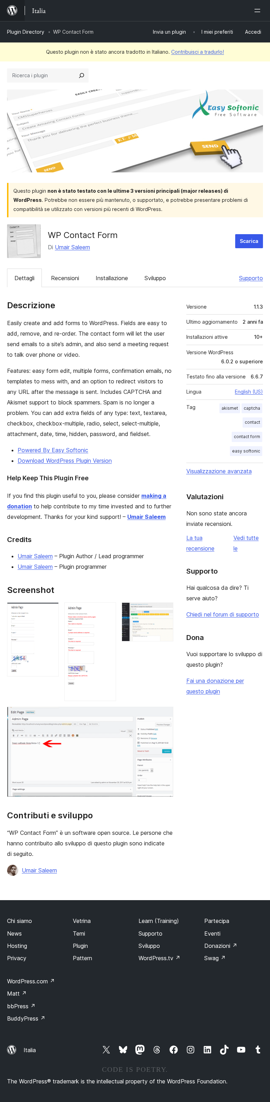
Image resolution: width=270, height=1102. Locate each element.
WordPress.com (31, 981)
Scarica (249, 241)
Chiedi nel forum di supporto (222, 614)
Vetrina (82, 920)
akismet (229, 408)
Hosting (17, 945)
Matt (17, 993)
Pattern (82, 958)
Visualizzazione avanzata (219, 471)
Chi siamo (19, 920)
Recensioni (65, 278)
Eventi (212, 933)
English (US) (249, 392)
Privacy (16, 958)
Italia (30, 1050)
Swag (215, 958)
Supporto (251, 278)
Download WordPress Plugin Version (65, 460)
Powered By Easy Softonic (53, 450)
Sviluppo (155, 278)
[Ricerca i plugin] (82, 75)
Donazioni (220, 945)
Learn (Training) (159, 920)
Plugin (80, 945)
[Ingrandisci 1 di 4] (49, 611)
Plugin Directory (25, 32)
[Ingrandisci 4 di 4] (163, 716)
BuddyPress (26, 1018)
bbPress (21, 1006)
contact (252, 422)
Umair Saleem (72, 247)
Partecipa (216, 920)
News (14, 933)
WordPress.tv (159, 958)
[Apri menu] (259, 10)
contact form (247, 436)
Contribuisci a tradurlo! (197, 52)
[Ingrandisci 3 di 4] (163, 611)
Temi (79, 933)
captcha (252, 408)
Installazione (112, 278)
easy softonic (246, 451)
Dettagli (24, 278)
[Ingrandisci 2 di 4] (106, 611)
